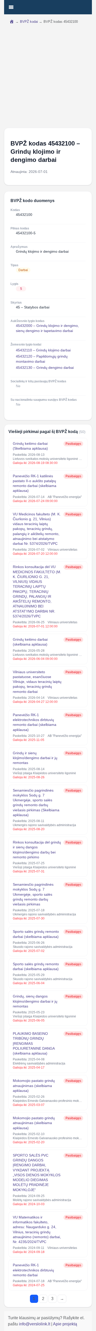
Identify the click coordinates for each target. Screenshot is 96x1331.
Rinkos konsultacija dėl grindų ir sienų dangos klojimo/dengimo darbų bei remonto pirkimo (37, 849)
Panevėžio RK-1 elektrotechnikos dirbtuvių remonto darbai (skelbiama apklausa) (34, 722)
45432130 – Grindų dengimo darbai (45, 367)
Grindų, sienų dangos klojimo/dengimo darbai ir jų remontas (35, 1001)
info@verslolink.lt (35, 1324)
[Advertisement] (48, 77)
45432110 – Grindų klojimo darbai (43, 350)
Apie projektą (65, 1324)
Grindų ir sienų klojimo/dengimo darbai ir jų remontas (35, 758)
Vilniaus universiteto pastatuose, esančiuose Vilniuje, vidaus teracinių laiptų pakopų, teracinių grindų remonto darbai (37, 682)
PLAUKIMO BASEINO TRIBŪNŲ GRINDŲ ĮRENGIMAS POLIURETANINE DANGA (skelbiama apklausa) (34, 1043)
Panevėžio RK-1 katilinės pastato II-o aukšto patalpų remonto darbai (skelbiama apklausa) (34, 483)
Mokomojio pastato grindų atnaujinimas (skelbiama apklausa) (34, 1086)
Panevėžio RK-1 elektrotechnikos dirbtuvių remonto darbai (33, 1270)
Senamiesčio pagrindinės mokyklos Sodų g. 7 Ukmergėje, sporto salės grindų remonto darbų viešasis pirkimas (33, 894)
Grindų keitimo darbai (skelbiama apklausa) (30, 641)
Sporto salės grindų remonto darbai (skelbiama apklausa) (36, 933)
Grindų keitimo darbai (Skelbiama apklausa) (30, 445)
